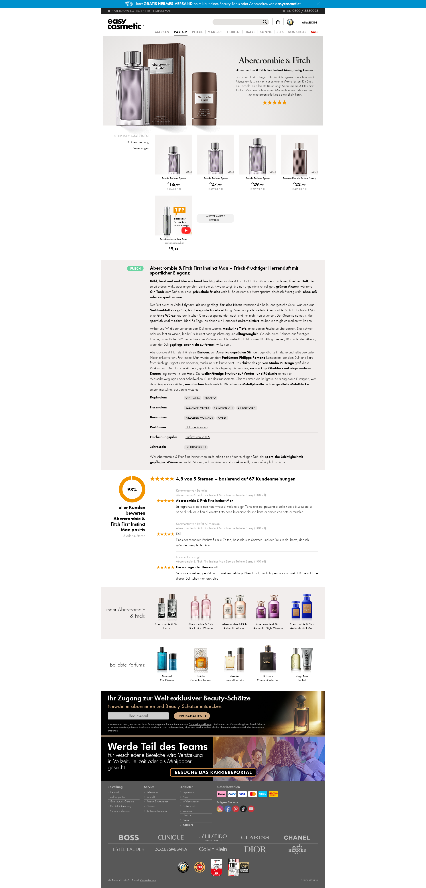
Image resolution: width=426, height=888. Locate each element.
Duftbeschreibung (138, 142)
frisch (135, 269)
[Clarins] (255, 837)
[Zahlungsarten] (267, 793)
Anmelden (309, 22)
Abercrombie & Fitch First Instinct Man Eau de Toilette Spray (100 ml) (221, 495)
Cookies (187, 811)
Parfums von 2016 (197, 437)
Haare (250, 32)
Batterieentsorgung (156, 811)
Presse (186, 820)
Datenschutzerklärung (200, 724)
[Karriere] (213, 759)
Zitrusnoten (247, 408)
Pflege (197, 32)
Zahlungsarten (118, 797)
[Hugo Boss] (129, 837)
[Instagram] (220, 809)
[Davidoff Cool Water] (167, 658)
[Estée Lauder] (129, 849)
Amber (222, 417)
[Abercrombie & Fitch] (275, 60)
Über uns (187, 815)
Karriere (188, 825)
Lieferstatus (152, 792)
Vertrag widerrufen (120, 811)
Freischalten (190, 716)
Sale (314, 32)
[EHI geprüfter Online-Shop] (199, 867)
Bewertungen (140, 148)
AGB (185, 797)
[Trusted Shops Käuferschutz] (290, 22)
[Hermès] (297, 849)
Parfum (180, 32)
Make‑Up (215, 32)
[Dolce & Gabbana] (171, 849)
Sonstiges (297, 32)
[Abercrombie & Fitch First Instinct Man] (166, 80)
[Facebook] (228, 809)
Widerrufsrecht (191, 801)
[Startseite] (109, 11)
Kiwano (210, 398)
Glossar (150, 806)
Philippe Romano (196, 427)
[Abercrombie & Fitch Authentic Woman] (234, 606)
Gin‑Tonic (192, 398)
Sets (280, 32)
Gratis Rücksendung (121, 806)
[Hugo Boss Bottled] (301, 658)
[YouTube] (251, 809)
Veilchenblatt (223, 408)
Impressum (188, 792)
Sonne (266, 32)
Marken (162, 32)
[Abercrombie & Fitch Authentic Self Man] (301, 606)
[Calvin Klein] (213, 849)
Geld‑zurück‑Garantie (122, 801)
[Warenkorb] (278, 22)
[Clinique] (171, 837)
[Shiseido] (213, 837)
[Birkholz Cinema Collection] (268, 658)
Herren (233, 32)
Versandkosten (148, 880)
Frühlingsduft (195, 447)
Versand (114, 792)
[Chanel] (297, 837)
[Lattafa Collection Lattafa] (200, 658)
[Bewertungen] (274, 102)
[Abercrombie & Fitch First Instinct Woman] (200, 606)
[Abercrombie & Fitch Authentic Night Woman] (268, 606)
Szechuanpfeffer (197, 408)
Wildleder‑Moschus (199, 417)
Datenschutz (189, 806)
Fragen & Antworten (157, 801)
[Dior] (255, 849)
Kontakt (150, 797)
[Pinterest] (235, 809)
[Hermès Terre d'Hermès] (234, 658)
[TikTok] (243, 809)
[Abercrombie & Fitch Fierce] (167, 606)
